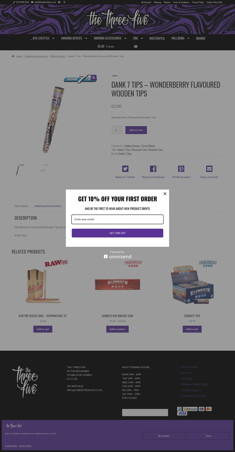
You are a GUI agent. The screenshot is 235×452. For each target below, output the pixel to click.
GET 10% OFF (117, 233)
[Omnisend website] (117, 254)
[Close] (165, 194)
